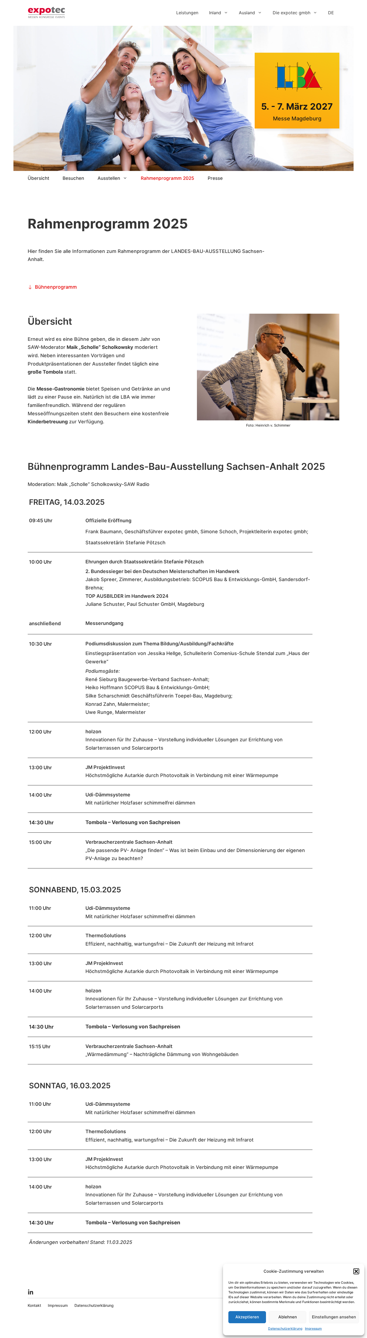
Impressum (313, 1328)
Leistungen (187, 12)
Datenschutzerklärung (285, 1328)
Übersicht (38, 178)
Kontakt (34, 1305)
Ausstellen (109, 178)
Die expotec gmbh (291, 12)
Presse (215, 178)
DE (331, 12)
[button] (356, 1271)
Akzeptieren (247, 1316)
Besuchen (73, 178)
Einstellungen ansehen (334, 1316)
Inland (215, 12)
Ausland (247, 12)
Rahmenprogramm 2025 (167, 178)
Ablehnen (287, 1316)
